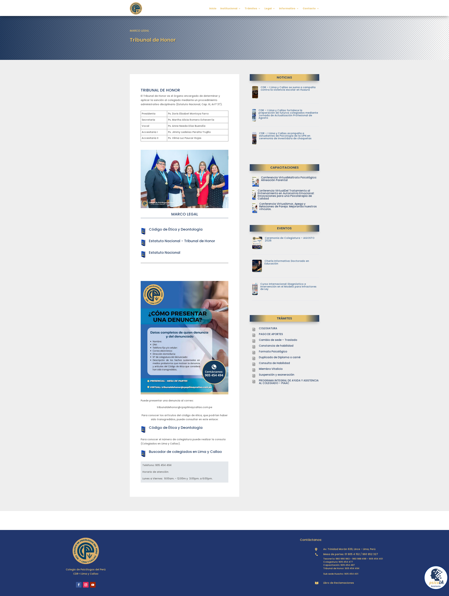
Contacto (309, 8)
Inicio (212, 8)
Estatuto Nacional (164, 252)
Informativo (287, 8)
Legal (268, 8)
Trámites (251, 8)
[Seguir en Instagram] (86, 585)
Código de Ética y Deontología (176, 229)
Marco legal (139, 31)
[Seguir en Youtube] (93, 585)
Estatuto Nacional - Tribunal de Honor (182, 240)
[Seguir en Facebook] (79, 585)
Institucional (228, 8)
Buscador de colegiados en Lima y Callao (185, 451)
